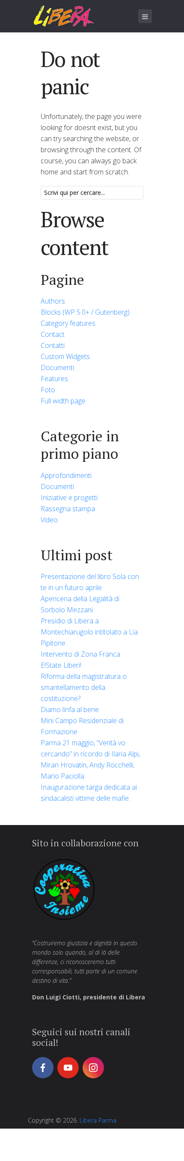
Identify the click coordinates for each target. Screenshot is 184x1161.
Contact (53, 334)
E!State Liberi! (61, 665)
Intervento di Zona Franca (80, 654)
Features (54, 378)
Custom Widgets (65, 356)
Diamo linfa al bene (70, 709)
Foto (48, 389)
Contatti (53, 345)
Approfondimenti (66, 475)
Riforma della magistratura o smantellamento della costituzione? (84, 687)
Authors (53, 301)
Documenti (57, 367)
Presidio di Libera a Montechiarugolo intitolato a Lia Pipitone (89, 632)
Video (49, 519)
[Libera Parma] (64, 16)
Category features (68, 323)
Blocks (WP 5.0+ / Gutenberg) (85, 312)
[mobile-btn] (145, 16)
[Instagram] (93, 1067)
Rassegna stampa (68, 508)
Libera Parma (98, 1120)
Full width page (63, 400)
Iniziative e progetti (69, 497)
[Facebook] (42, 1067)
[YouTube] (68, 1067)
